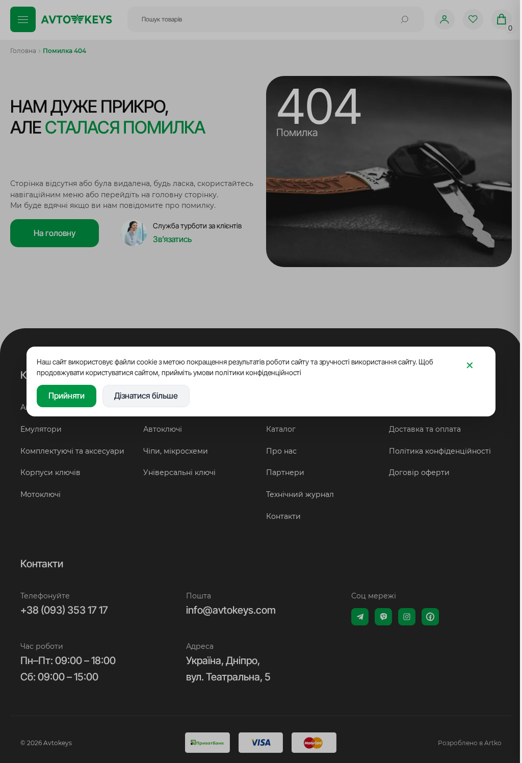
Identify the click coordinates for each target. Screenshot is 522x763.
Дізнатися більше (146, 395)
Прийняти (66, 395)
